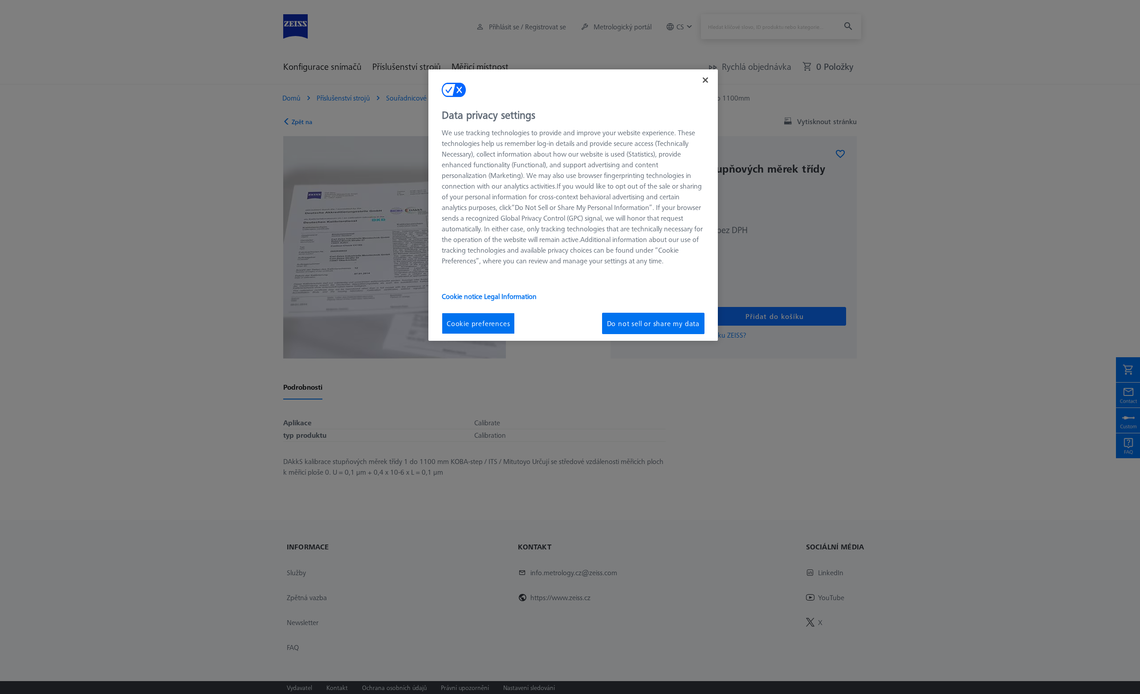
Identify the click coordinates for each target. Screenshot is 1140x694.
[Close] (705, 80)
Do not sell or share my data (653, 323)
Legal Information (510, 296)
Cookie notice (463, 296)
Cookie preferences (478, 323)
